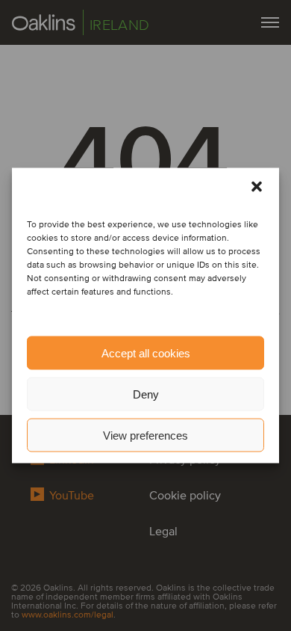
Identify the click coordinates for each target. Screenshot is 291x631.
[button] (256, 186)
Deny (146, 393)
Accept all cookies (145, 352)
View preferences (145, 434)
